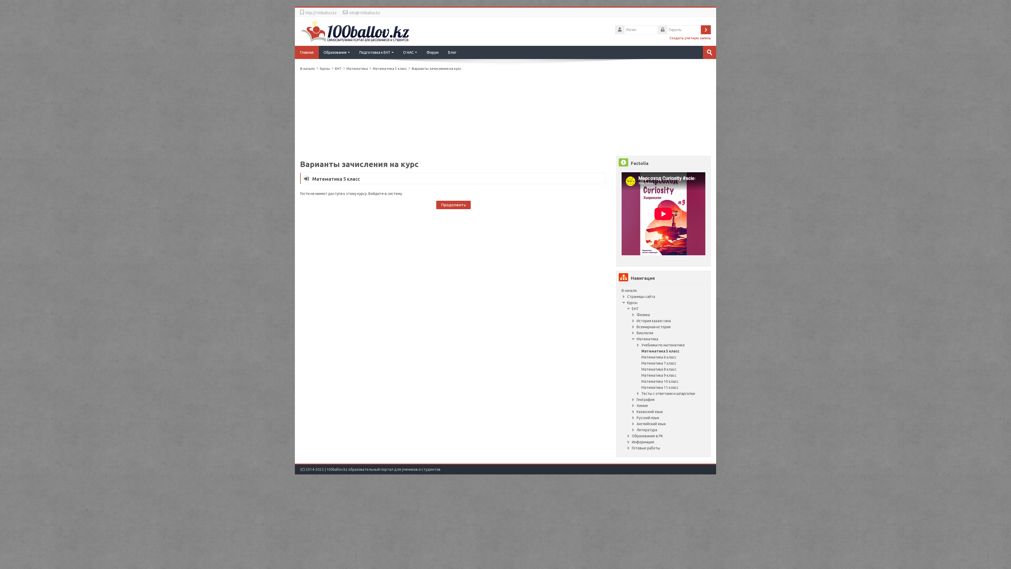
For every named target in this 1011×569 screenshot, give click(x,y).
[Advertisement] (458, 112)
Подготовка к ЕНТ (374, 52)
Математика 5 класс (336, 179)
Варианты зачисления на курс (436, 68)
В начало (629, 290)
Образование (335, 52)
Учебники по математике (663, 345)
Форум (433, 52)
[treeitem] (663, 290)
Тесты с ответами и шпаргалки (668, 393)
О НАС (408, 52)
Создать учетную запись (690, 38)
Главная (307, 52)
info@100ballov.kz (364, 13)
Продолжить (453, 205)
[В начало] (355, 31)
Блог (452, 52)
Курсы (632, 303)
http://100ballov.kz (321, 13)
